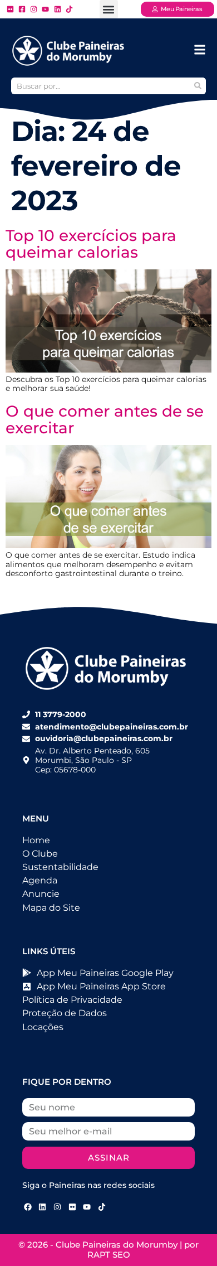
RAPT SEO (108, 1254)
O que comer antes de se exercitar (105, 419)
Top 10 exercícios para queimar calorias (91, 244)
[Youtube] (86, 1206)
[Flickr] (72, 1206)
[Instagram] (57, 1206)
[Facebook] (27, 1206)
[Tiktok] (101, 1206)
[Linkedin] (42, 1206)
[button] (109, 9)
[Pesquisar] (197, 86)
